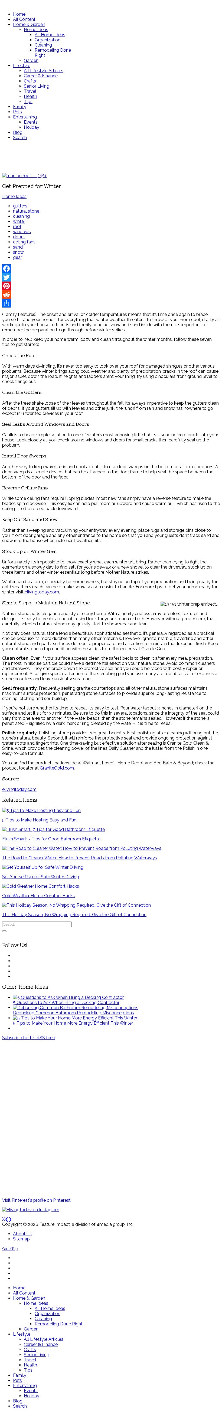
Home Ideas (14, 196)
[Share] (111, 303)
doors (19, 236)
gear (17, 257)
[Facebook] (111, 268)
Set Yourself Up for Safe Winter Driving (40, 876)
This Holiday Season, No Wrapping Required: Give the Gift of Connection (74, 914)
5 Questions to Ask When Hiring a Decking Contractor (66, 1002)
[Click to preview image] (24, 175)
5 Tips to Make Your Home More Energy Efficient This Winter (73, 1023)
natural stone (26, 211)
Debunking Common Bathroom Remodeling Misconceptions (73, 1012)
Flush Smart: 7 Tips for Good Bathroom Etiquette (51, 838)
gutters (20, 206)
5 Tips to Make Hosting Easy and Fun (39, 820)
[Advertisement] (111, 156)
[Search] (4, 931)
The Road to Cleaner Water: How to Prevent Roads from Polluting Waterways (79, 857)
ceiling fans (24, 242)
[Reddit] (111, 294)
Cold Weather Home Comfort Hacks (38, 895)
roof (17, 226)
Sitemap (21, 1239)
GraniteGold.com (57, 768)
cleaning (21, 216)
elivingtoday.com (42, 592)
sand (18, 247)
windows (22, 231)
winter (19, 221)
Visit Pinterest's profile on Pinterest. (36, 1200)
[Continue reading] (68, 997)
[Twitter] (111, 277)
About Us (22, 1233)
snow (18, 252)
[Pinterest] (111, 286)
